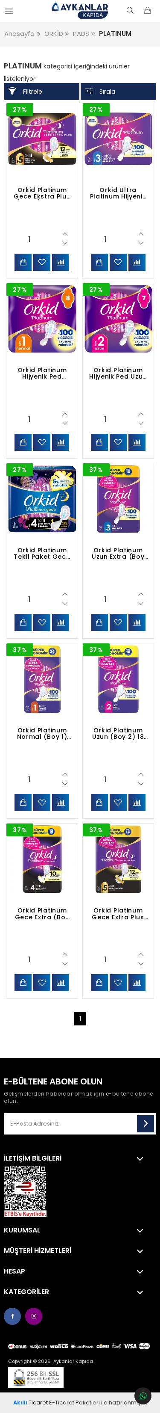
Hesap (14, 1271)
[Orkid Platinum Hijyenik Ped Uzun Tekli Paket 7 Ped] (118, 318)
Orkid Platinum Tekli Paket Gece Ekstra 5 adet (42, 553)
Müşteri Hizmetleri (37, 1251)
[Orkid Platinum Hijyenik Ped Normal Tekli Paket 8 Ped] (41, 318)
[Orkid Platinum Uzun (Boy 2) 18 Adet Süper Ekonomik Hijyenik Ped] (118, 678)
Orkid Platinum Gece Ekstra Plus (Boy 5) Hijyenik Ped (42, 193)
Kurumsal (22, 1230)
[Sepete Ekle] (23, 262)
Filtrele (32, 91)
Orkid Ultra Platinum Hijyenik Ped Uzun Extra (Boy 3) (118, 193)
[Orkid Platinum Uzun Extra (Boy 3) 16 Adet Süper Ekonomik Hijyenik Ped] (118, 498)
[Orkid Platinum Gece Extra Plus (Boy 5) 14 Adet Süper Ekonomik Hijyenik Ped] (118, 859)
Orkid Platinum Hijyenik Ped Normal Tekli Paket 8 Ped (42, 373)
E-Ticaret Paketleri (74, 1402)
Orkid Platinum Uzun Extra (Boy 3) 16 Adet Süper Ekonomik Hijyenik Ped (117, 553)
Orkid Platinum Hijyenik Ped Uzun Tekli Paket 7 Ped (118, 373)
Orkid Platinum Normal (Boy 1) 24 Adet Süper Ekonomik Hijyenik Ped (42, 733)
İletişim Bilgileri (32, 1158)
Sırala (107, 91)
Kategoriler (26, 1292)
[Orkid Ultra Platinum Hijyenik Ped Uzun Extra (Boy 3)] (118, 138)
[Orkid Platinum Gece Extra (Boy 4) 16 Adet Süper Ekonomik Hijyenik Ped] (41, 859)
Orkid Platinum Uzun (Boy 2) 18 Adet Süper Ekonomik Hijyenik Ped (118, 733)
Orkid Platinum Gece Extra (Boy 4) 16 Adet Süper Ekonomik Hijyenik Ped (42, 913)
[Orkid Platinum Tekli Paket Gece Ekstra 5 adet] (41, 498)
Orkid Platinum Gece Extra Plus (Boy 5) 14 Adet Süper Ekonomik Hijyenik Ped (118, 913)
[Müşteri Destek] (142, 1395)
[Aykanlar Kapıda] (80, 10)
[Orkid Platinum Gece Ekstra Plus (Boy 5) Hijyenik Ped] (41, 138)
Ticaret (30, 1402)
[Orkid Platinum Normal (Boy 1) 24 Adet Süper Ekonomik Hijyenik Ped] (41, 678)
